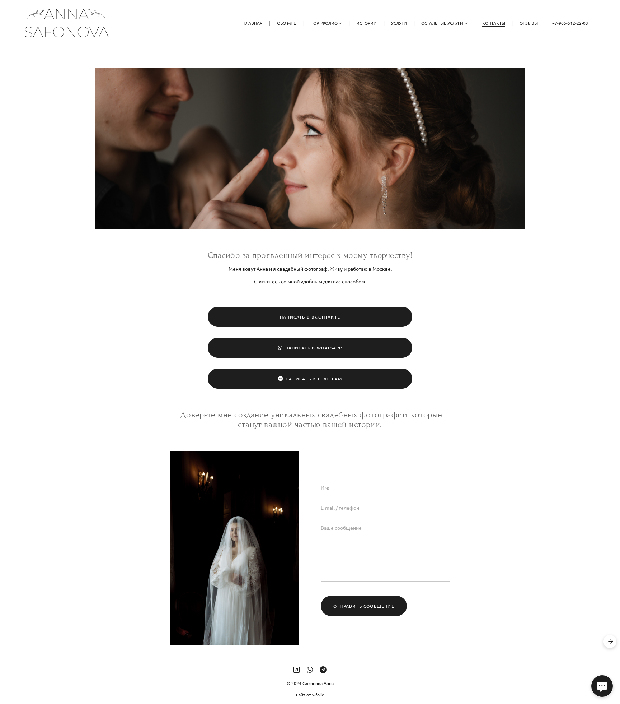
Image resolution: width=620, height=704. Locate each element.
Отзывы (529, 23)
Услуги (399, 23)
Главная (253, 23)
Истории (366, 23)
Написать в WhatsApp (313, 348)
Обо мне (286, 23)
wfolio (318, 695)
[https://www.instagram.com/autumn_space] (296, 669)
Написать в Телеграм (314, 378)
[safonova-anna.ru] (67, 23)
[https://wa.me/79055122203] (310, 669)
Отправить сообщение (363, 606)
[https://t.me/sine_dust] (323, 669)
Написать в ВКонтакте (310, 317)
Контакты (493, 23)
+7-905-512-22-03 (570, 23)
